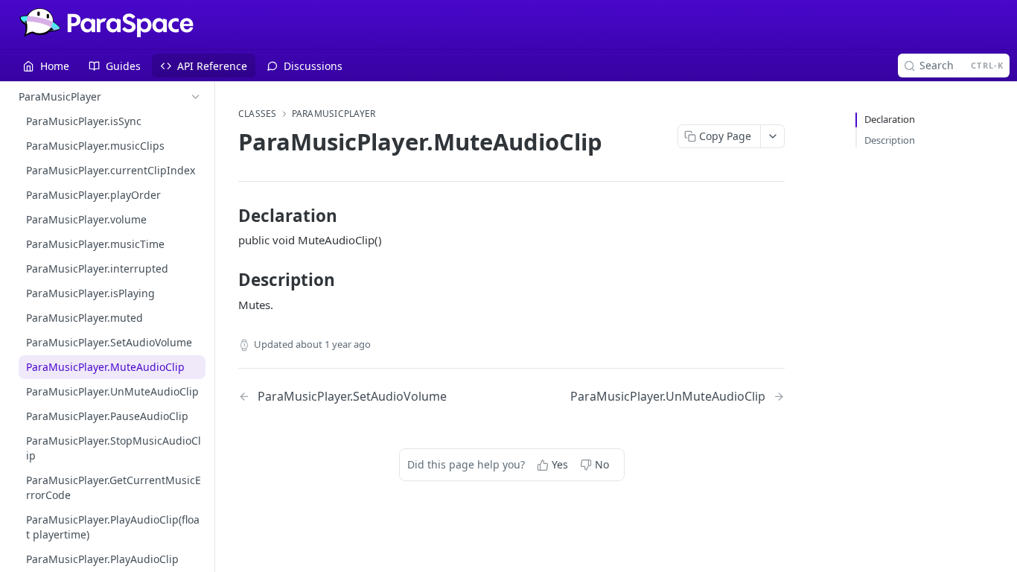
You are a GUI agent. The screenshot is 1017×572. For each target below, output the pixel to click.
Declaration (889, 119)
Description (889, 140)
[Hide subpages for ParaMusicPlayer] (196, 97)
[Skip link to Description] (228, 280)
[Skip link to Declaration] (228, 216)
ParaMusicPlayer (334, 114)
